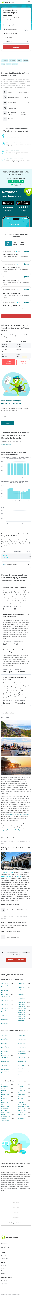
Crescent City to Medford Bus (22, 1034)
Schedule (5, 60)
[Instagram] (2, 1247)
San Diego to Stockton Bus (21, 993)
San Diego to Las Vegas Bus (5, 1022)
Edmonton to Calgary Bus (21, 1085)
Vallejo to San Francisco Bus (22, 1038)
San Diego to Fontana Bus (4, 1018)
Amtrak (19, 876)
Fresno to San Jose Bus (22, 1058)
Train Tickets (4, 1258)
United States (16, 1207)
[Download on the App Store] (8, 203)
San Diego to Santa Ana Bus (5, 1001)
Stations (14, 64)
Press (2, 1270)
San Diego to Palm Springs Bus (4, 985)
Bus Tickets (16, 1202)
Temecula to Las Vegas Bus (5, 1042)
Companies (4, 1283)
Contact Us (4, 1280)
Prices (19, 60)
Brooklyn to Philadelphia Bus (5, 1111)
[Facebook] (5, 1247)
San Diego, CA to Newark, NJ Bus (22, 998)
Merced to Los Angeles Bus (22, 1042)
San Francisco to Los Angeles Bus (22, 1047)
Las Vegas (18, 830)
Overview (12, 60)
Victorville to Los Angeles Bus (21, 1072)
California (16, 1212)
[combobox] (16, 29)
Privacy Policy (4, 1291)
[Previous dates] (3, 243)
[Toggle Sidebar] (29, 2)
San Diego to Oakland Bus (4, 1005)
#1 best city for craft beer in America (18, 814)
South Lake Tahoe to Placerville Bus (22, 1067)
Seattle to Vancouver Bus (5, 1119)
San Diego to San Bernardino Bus (5, 996)
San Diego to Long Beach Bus (21, 989)
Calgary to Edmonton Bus (5, 1085)
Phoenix (9, 830)
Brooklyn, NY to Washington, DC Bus (23, 1105)
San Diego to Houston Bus (21, 1003)
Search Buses (8, 362)
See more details (6, 444)
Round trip (17, 25)
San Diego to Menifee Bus (21, 1011)
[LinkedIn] (8, 1247)
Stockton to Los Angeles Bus (5, 1066)
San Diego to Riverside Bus (21, 1019)
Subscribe (7, 423)
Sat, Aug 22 (9, 37)
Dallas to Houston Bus (21, 1093)
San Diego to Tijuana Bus (4, 1014)
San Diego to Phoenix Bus (21, 1015)
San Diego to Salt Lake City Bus (4, 990)
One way (7, 25)
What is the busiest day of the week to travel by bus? (14, 678)
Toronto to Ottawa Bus (4, 1089)
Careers (3, 1273)
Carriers (25, 60)
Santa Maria (16, 1217)
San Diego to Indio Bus (21, 984)
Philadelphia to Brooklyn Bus (5, 1107)
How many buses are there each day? (14, 587)
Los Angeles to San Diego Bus (5, 1046)
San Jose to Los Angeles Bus (5, 1034)
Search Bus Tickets (16, 960)
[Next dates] (29, 243)
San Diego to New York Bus (22, 1007)
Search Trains (23, 362)
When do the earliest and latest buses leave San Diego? (14, 651)
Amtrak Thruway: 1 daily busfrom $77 (12, 441)
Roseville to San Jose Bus (22, 1062)
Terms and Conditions (6, 1289)
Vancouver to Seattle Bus (21, 1117)
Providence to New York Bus (22, 1109)
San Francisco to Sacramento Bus (22, 1053)
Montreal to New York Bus (22, 1113)
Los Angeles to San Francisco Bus (5, 1071)
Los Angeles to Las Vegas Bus (5, 1038)
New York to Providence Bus (5, 1115)
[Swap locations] (26, 31)
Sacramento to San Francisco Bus (5, 1057)
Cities (8, 64)
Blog (2, 1268)
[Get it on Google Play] (23, 203)
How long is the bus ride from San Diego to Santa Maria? (13, 615)
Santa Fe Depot (8, 872)
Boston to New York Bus (22, 1097)
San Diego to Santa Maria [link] (16, 1223)
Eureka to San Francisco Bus (5, 1062)
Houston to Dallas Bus (21, 1101)
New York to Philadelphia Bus (4, 1102)
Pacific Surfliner (6, 876)
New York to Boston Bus (4, 1097)
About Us (3, 1265)
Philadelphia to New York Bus (5, 1093)
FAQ (3, 64)
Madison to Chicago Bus (21, 1089)
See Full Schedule (16, 316)
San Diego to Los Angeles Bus (4, 1010)
